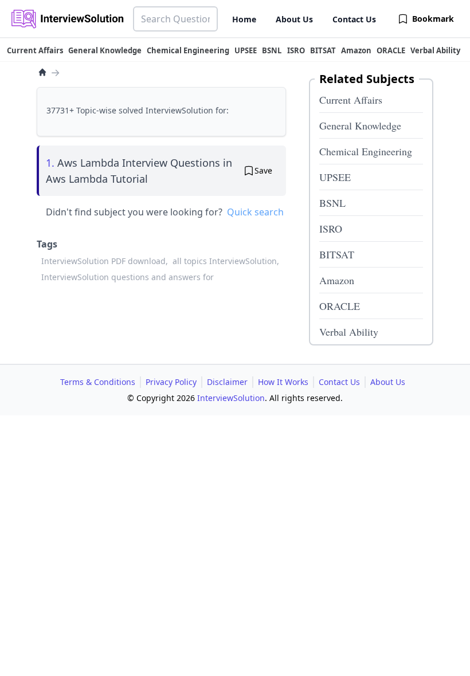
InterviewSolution (231, 397)
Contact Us (354, 19)
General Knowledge (360, 125)
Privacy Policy (171, 381)
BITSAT (336, 254)
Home (244, 19)
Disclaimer (227, 381)
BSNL (332, 203)
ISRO (330, 228)
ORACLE (339, 306)
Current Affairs (350, 100)
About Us (294, 19)
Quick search (255, 212)
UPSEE (335, 177)
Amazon (336, 280)
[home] (42, 72)
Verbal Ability (348, 332)
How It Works (283, 381)
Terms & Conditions (97, 381)
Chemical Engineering (365, 151)
